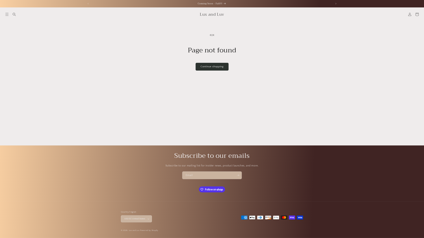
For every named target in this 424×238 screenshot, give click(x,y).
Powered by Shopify (149, 230)
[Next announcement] (336, 3)
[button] (7, 14)
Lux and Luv (134, 230)
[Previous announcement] (88, 3)
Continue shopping (212, 66)
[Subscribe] (238, 175)
